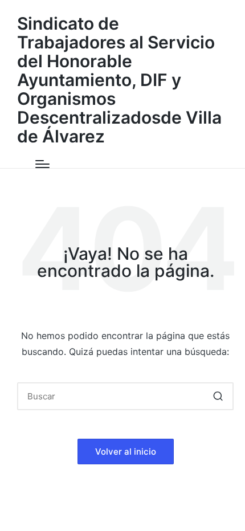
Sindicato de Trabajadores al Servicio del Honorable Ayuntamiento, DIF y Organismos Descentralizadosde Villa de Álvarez (119, 80)
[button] (218, 396)
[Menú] (42, 164)
